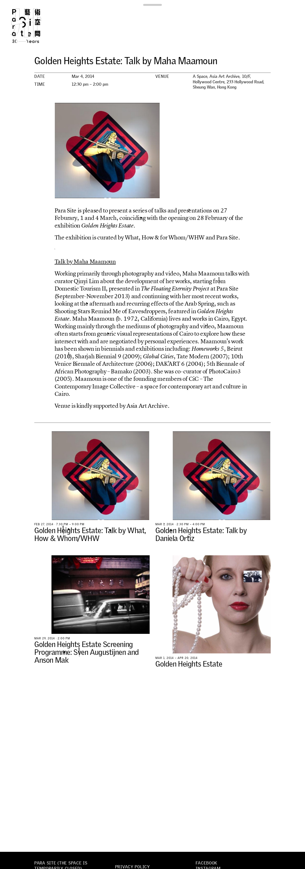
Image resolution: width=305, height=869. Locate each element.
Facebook (206, 863)
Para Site (34, 26)
